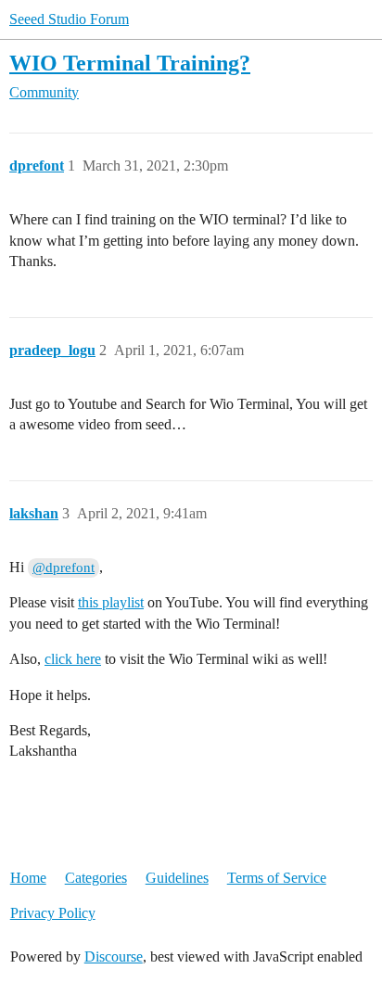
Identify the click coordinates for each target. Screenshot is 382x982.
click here (73, 659)
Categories (96, 878)
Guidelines (177, 878)
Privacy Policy (53, 913)
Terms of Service (276, 878)
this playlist (111, 602)
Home (28, 878)
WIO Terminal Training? (129, 62)
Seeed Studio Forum (69, 19)
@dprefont (63, 567)
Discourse (113, 956)
